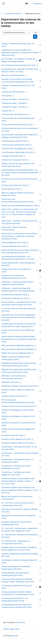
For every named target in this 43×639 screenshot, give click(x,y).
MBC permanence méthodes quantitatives (18, 349)
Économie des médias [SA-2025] (14, 185)
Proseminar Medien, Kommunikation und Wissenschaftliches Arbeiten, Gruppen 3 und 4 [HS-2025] (19, 490)
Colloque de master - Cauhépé (13, 103)
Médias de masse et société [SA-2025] (16, 353)
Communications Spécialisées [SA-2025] (17, 152)
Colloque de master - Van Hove (13, 107)
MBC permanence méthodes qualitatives (17, 345)
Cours (2, 13)
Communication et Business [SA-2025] (16, 124)
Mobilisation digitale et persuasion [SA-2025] (19, 386)
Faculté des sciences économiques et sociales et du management (14, 13)
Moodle (15, 635)
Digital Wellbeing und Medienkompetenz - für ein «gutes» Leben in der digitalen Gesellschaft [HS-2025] (19, 172)
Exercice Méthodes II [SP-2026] (13, 242)
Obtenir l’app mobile (11, 629)
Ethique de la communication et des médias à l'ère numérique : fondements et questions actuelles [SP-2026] (19, 236)
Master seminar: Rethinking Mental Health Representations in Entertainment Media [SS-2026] (19, 339)
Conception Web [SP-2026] (12, 156)
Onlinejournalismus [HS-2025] (13, 396)
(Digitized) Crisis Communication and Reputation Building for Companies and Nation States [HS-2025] (19, 52)
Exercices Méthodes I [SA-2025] (13, 246)
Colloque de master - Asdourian (13, 99)
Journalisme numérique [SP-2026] (14, 298)
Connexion (37, 3)
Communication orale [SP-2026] (14, 141)
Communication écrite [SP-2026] (14, 114)
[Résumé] (40, 45)
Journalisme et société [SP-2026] (14, 294)
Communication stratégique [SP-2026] (16, 148)
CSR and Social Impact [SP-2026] (14, 160)
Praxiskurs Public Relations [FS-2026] (16, 439)
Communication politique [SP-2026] (15, 145)
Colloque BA (6, 95)
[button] (27, 3)
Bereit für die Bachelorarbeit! (12, 75)
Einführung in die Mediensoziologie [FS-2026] (19, 205)
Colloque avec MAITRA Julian (12, 92)
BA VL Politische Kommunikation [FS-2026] (18, 65)
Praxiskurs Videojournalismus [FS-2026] (17, 443)
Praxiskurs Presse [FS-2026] (12, 435)
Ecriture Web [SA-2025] (10, 189)
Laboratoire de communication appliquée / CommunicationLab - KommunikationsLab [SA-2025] (18, 317)
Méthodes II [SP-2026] (10, 382)
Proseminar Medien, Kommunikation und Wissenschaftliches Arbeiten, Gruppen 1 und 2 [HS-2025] (17, 481)
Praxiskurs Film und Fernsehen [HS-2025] (17, 406)
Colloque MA (6, 110)
